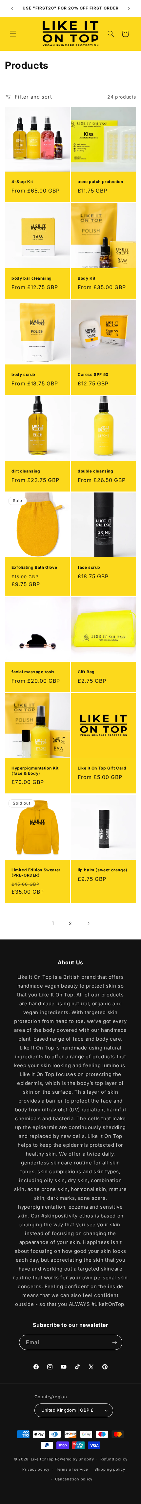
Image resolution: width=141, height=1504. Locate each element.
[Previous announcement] (12, 8)
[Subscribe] (115, 1342)
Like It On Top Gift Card (102, 768)
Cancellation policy (73, 1479)
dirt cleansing (25, 471)
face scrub (89, 567)
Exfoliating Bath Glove (34, 567)
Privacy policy (36, 1469)
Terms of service (72, 1469)
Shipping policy (109, 1469)
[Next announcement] (129, 8)
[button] (13, 34)
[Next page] (88, 923)
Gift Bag (86, 671)
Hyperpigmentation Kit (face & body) (35, 771)
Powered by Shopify (74, 1459)
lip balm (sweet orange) (103, 869)
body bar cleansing (31, 278)
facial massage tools (33, 671)
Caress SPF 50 (93, 374)
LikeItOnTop (42, 1459)
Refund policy (113, 1459)
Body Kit (86, 278)
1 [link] (53, 923)
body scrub (23, 374)
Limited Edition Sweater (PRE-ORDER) (36, 872)
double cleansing (95, 471)
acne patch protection (100, 181)
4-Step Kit (22, 181)
